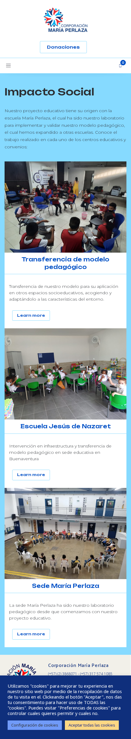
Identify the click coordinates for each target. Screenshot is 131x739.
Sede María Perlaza (65, 585)
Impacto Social (49, 92)
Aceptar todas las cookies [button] (92, 725)
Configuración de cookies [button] (34, 725)
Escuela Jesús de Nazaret (65, 426)
